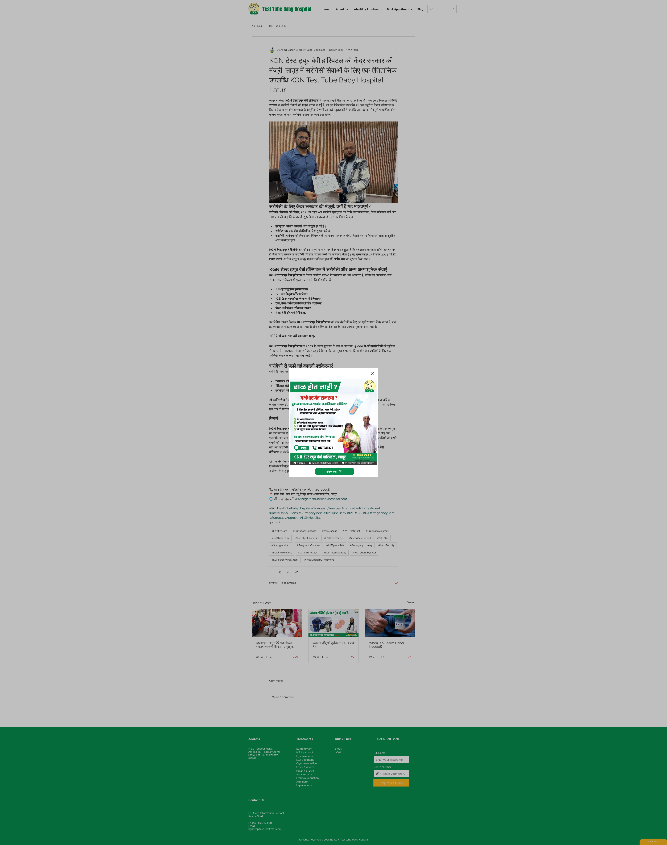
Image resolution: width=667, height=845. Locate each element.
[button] (372, 373)
